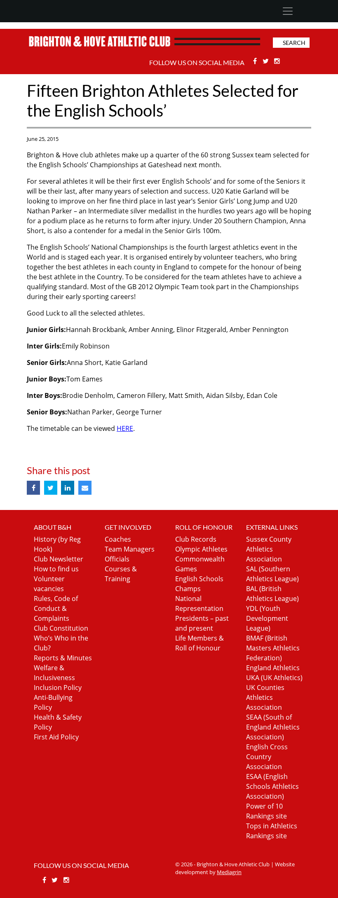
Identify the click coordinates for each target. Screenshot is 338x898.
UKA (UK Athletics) (274, 677)
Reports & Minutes (63, 657)
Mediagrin (229, 872)
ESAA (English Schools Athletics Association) (272, 786)
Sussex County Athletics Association (268, 549)
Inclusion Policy (58, 687)
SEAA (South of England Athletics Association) (273, 727)
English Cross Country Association (267, 756)
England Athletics (273, 667)
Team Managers (130, 549)
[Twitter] (266, 60)
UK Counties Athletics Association (265, 697)
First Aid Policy (56, 736)
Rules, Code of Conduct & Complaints (56, 608)
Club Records (195, 539)
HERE (125, 428)
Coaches (118, 539)
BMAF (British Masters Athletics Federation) (273, 648)
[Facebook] (256, 60)
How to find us (56, 568)
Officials (117, 559)
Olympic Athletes (201, 549)
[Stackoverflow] (277, 60)
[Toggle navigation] (287, 11)
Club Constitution (61, 628)
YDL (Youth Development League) (267, 618)
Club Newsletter (58, 559)
